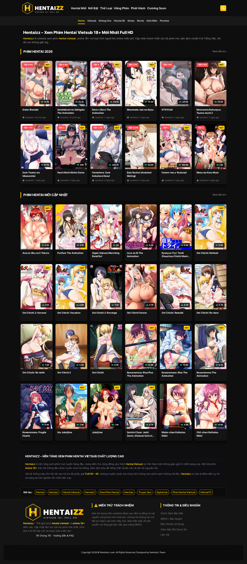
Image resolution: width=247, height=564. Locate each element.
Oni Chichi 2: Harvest (34, 312)
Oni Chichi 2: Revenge (104, 312)
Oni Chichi (98, 372)
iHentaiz (128, 492)
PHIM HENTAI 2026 (38, 51)
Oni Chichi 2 (64, 372)
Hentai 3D (119, 20)
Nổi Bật (93, 8)
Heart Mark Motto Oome (70, 172)
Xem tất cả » (219, 51)
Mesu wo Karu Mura (208, 172)
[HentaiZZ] (54, 512)
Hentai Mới (78, 8)
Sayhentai (161, 492)
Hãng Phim (121, 8)
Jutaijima (97, 432)
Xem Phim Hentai (109, 492)
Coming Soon (156, 8)
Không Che (105, 20)
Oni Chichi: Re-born (208, 312)
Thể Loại (106, 8)
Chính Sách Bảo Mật (172, 513)
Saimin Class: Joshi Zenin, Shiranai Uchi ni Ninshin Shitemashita (139, 435)
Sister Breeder (30, 109)
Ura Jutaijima (64, 432)
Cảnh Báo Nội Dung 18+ (174, 529)
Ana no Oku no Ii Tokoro (35, 252)
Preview (164, 20)
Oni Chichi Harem (137, 312)
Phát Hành (138, 8)
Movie (140, 20)
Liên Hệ (165, 534)
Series (131, 20)
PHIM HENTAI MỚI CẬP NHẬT (45, 195)
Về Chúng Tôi (43, 535)
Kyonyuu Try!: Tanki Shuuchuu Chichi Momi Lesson (175, 256)
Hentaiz (53, 492)
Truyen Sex (145, 492)
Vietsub (91, 20)
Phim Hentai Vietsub (184, 492)
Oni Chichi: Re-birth (33, 372)
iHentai (40, 492)
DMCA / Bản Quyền (171, 518)
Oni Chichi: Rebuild (172, 312)
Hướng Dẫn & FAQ (64, 535)
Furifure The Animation (70, 252)
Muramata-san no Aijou (140, 109)
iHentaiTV (206, 492)
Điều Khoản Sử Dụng (172, 524)
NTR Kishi (167, 109)
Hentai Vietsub (71, 492)
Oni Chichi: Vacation (68, 312)
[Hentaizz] (43, 8)
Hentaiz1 (90, 492)
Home (81, 20)
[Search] (223, 8)
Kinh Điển (152, 20)
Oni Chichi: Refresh (207, 252)
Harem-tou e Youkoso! (174, 172)
